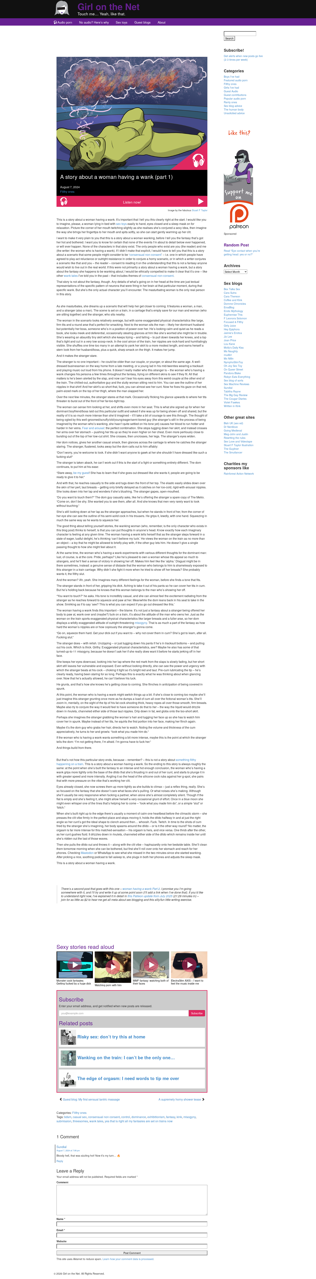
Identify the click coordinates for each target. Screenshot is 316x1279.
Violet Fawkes (232, 402)
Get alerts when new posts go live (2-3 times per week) (243, 57)
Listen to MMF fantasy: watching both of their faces (151, 964)
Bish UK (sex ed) (233, 423)
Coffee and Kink (233, 300)
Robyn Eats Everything (237, 377)
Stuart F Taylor (199, 210)
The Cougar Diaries (235, 398)
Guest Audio (231, 91)
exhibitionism (156, 1117)
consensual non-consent (145, 254)
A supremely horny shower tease (180, 1099)
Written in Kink (232, 406)
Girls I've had (231, 87)
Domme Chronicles (235, 303)
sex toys (121, 224)
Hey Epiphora (232, 329)
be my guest (81, 473)
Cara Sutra (230, 292)
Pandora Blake (232, 373)
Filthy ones (67, 191)
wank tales (71, 275)
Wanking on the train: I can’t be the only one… (125, 1057)
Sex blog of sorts (233, 380)
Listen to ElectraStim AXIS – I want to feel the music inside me (189, 964)
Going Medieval (233, 430)
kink (179, 1117)
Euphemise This (233, 314)
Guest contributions (235, 95)
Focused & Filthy (233, 322)
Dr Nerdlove (231, 427)
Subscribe (197, 1013)
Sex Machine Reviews (236, 384)
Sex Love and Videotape (238, 441)
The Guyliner (231, 449)
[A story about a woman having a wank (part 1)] (132, 113)
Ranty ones (230, 102)
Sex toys (121, 22)
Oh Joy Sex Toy (233, 366)
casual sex (80, 1117)
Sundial (62, 1147)
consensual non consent (104, 1117)
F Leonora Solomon (235, 318)
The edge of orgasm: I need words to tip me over (127, 1078)
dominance (138, 1117)
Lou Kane (229, 344)
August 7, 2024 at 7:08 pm (68, 1150)
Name (61, 1219)
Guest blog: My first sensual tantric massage (91, 1099)
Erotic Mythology (233, 311)
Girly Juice (230, 325)
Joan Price (230, 340)
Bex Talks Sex (232, 289)
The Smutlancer (233, 452)
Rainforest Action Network (239, 473)
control (125, 1117)
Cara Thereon (232, 296)
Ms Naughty (231, 351)
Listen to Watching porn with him (113, 967)
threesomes (80, 1121)
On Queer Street (233, 369)
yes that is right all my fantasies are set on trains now (139, 1121)
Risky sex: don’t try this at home (110, 1037)
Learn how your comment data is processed (128, 1259)
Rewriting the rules (234, 438)
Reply (60, 1161)
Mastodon (87, 853)
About (161, 22)
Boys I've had (231, 76)
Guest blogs (142, 22)
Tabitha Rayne (232, 391)
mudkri (228, 355)
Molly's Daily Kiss (234, 347)
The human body (234, 109)
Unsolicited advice (234, 113)
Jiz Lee (228, 336)
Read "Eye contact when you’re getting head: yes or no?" (242, 252)
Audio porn (64, 22)
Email (61, 1230)
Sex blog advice (233, 106)
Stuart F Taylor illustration (238, 445)
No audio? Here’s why (94, 22)
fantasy (170, 1117)
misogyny (141, 623)
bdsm (67, 1117)
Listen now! (132, 201)
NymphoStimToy (233, 362)
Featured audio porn (236, 80)
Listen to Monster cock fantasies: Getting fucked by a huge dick (74, 964)
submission (64, 1121)
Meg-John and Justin (236, 434)
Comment (62, 1182)
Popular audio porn (235, 98)
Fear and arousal (93, 428)
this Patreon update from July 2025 (150, 896)
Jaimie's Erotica (233, 333)
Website (62, 1241)
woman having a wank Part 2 (141, 889)
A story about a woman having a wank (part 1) (116, 176)
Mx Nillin (229, 358)
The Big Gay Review (235, 395)
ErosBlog (229, 307)
